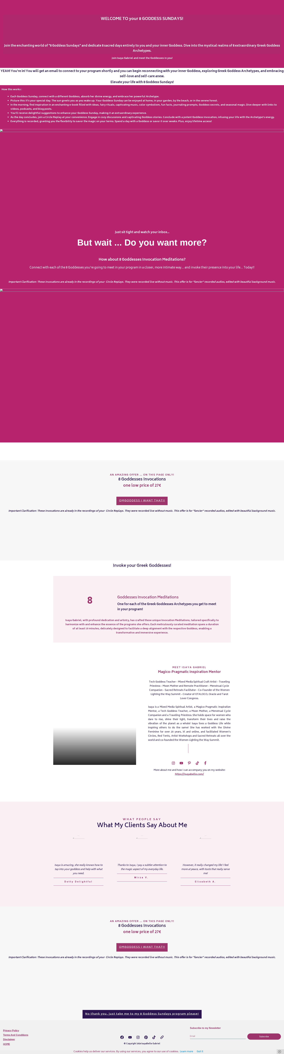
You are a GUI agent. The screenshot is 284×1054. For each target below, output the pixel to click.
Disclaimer (9, 1039)
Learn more (186, 1052)
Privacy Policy (11, 1030)
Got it (200, 1052)
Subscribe (264, 1036)
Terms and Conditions (15, 1035)
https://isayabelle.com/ (189, 774)
